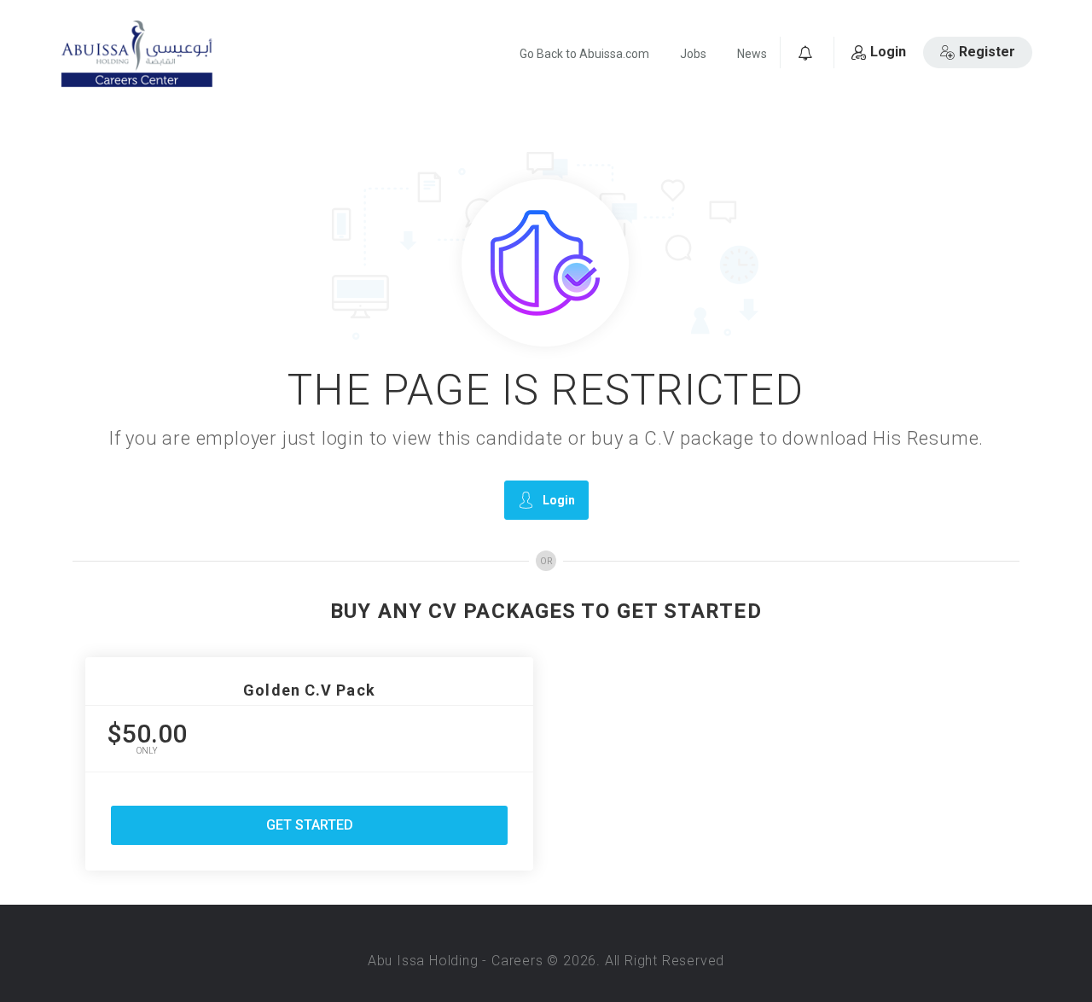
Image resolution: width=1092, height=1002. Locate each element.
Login (888, 52)
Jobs (693, 54)
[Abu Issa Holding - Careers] (136, 54)
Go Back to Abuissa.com (584, 54)
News (752, 54)
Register (987, 52)
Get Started (309, 825)
